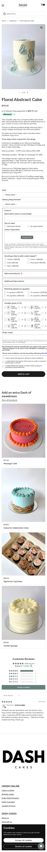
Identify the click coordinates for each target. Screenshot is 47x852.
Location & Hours (8, 806)
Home (4, 21)
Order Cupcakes (8, 802)
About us (5, 818)
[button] (27, 92)
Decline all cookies (23, 846)
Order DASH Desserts (10, 798)
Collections (13, 21)
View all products (9, 400)
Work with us (7, 822)
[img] (7, 702)
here (24, 168)
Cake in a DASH (8, 790)
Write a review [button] (23, 687)
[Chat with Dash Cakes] (41, 846)
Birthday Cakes (8, 794)
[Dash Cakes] (23, 5)
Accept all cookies (23, 840)
